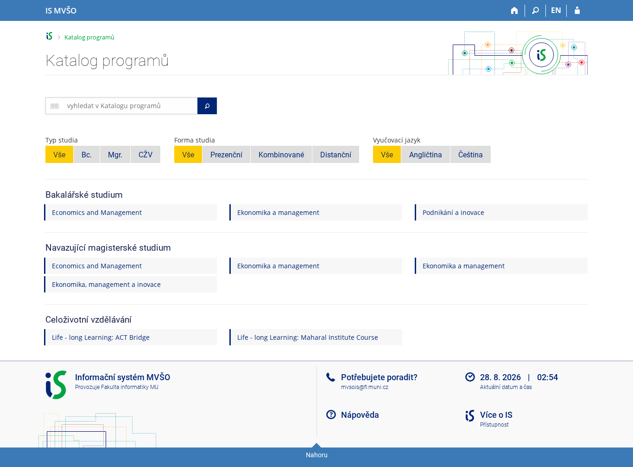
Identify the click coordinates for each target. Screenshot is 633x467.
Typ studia (61, 140)
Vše (59, 154)
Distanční (335, 154)
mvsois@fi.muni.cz (364, 387)
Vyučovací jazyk (396, 140)
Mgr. (115, 154)
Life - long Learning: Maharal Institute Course (307, 337)
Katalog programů (89, 37)
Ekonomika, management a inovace (106, 284)
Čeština (470, 154)
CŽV (145, 154)
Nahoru (317, 455)
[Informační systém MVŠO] (49, 36)
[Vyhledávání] (535, 11)
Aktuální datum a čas (506, 387)
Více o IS (496, 415)
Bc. (87, 154)
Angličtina (425, 154)
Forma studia (194, 140)
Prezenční (226, 154)
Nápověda (360, 415)
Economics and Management (97, 212)
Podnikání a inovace (453, 212)
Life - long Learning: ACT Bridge (101, 337)
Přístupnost (494, 425)
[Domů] (514, 11)
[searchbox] (130, 105)
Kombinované (281, 154)
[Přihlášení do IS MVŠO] (577, 11)
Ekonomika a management (278, 212)
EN (556, 10)
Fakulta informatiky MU (129, 387)
